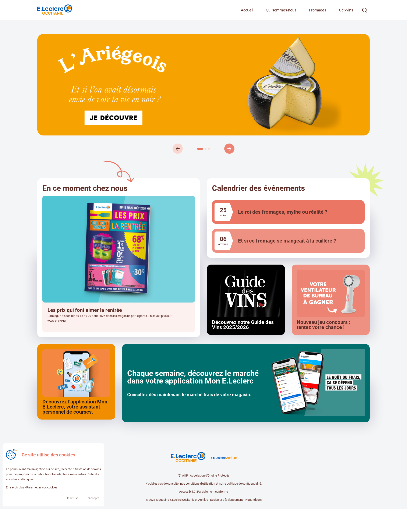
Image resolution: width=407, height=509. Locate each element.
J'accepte (93, 498)
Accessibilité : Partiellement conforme (203, 491)
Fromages (317, 10)
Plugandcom (253, 499)
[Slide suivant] (229, 149)
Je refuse (72, 498)
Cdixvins (346, 10)
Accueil (247, 10)
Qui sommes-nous (281, 10)
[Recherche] (365, 10)
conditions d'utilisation (200, 483)
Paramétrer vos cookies (41, 487)
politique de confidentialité (244, 483)
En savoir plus (15, 487)
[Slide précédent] (178, 149)
